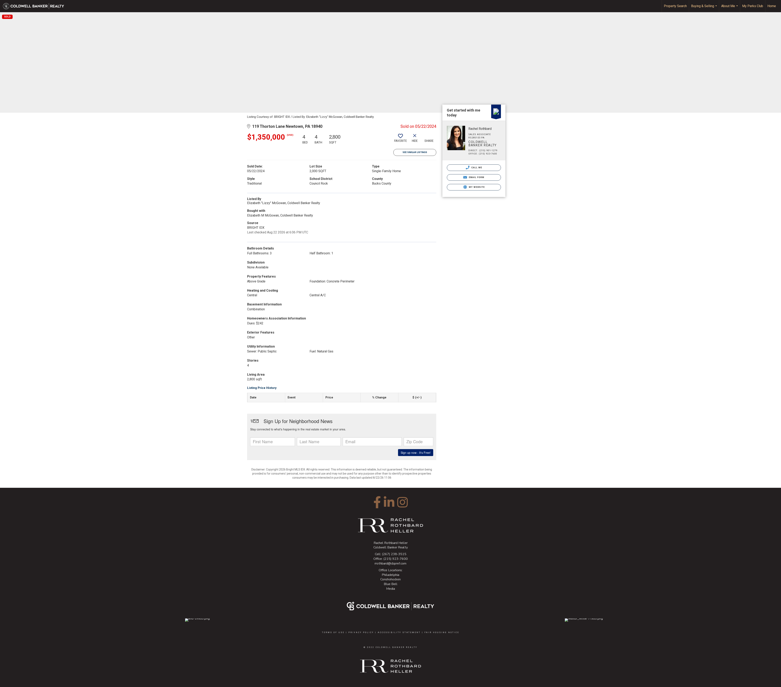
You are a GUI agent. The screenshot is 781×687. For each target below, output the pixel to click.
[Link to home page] (35, 6)
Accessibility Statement (399, 632)
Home (771, 6)
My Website (476, 187)
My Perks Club (752, 6)
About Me (730, 8)
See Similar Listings (414, 152)
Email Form (476, 177)
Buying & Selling (704, 8)
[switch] (400, 139)
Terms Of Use (333, 632)
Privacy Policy (361, 632)
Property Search (675, 6)
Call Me (476, 167)
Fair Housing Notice (441, 632)
